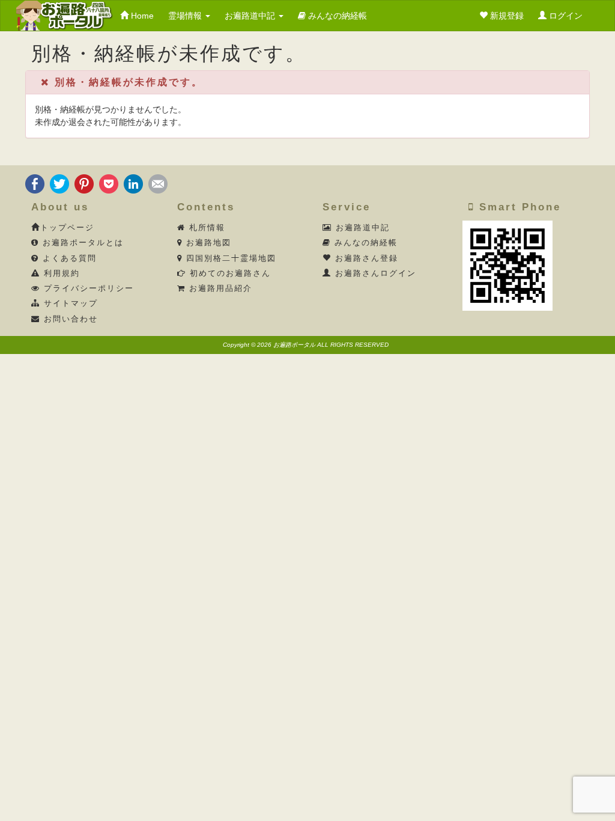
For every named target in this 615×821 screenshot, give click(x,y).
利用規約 (60, 273)
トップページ (67, 228)
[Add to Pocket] (108, 183)
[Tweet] (59, 183)
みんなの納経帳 (336, 15)
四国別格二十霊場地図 (229, 258)
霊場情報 (186, 15)
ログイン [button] (565, 15)
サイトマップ (69, 303)
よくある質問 (68, 258)
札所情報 (205, 228)
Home (141, 15)
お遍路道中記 (251, 15)
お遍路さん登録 (365, 258)
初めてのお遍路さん (228, 273)
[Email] (158, 183)
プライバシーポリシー (87, 288)
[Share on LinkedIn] (133, 183)
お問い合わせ (69, 319)
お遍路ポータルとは (81, 243)
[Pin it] (84, 183)
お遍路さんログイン (374, 273)
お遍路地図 (207, 243)
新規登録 (506, 15)
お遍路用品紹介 (219, 288)
